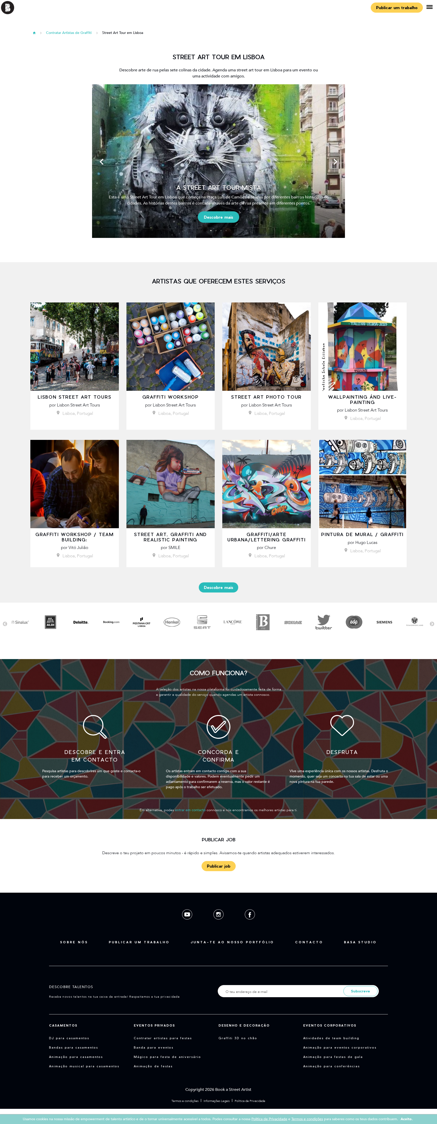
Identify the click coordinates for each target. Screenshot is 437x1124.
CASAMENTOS (63, 1025)
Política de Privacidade (250, 1101)
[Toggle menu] (429, 7)
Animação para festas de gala (333, 1056)
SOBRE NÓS (74, 942)
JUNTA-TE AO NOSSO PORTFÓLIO (232, 942)
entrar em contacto (190, 810)
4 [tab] (226, 230)
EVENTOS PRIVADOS (154, 1025)
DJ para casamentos (69, 1038)
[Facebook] (250, 923)
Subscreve (360, 991)
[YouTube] (187, 923)
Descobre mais (218, 217)
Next (335, 162)
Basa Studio (360, 942)
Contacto (309, 942)
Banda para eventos (153, 1047)
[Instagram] (219, 923)
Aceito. (407, 1119)
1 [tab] (210, 230)
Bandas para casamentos (73, 1047)
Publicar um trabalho (397, 7)
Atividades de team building (331, 1038)
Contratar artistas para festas (163, 1038)
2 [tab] (216, 230)
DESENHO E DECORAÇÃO (244, 1025)
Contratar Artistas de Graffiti (69, 32)
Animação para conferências (331, 1066)
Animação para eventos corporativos (340, 1047)
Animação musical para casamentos (84, 1066)
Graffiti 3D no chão (238, 1038)
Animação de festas (153, 1066)
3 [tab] (221, 230)
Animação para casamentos (76, 1056)
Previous (101, 162)
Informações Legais (217, 1101)
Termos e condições (185, 1101)
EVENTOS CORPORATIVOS (329, 1025)
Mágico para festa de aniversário (167, 1056)
